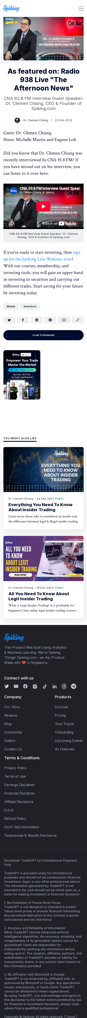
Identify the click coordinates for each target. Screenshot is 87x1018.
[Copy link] (78, 320)
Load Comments (44, 335)
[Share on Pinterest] (50, 320)
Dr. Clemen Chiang (35, 120)
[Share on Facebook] (23, 320)
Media (11, 306)
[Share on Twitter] (9, 320)
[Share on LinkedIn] (37, 320)
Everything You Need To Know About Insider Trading (40, 507)
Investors (30, 306)
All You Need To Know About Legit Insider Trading (38, 596)
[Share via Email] (64, 320)
